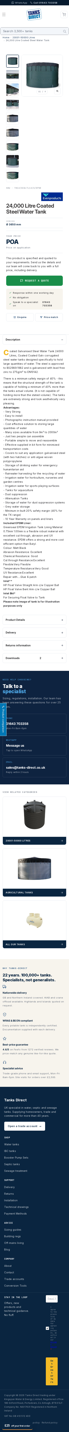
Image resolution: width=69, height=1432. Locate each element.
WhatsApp (21, 2)
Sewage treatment (15, 1170)
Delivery (11, 632)
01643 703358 (47, 304)
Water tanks (11, 1144)
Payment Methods (15, 1213)
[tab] (12, 61)
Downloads (23, 658)
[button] (4, 14)
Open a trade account (25, 1126)
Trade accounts (14, 1279)
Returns (9, 1193)
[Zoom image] (57, 91)
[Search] (65, 31)
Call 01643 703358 (45, 2)
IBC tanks (10, 1150)
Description (13, 339)
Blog (7, 1249)
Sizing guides (12, 1229)
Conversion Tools (15, 1285)
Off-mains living (14, 1242)
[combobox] (34, 31)
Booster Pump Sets (16, 1157)
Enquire (22, 317)
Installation (11, 1200)
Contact (9, 1272)
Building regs (12, 1236)
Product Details (15, 619)
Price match (51, 317)
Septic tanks (12, 1164)
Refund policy (50, 1422)
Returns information (18, 645)
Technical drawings (16, 1206)
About (8, 1265)
